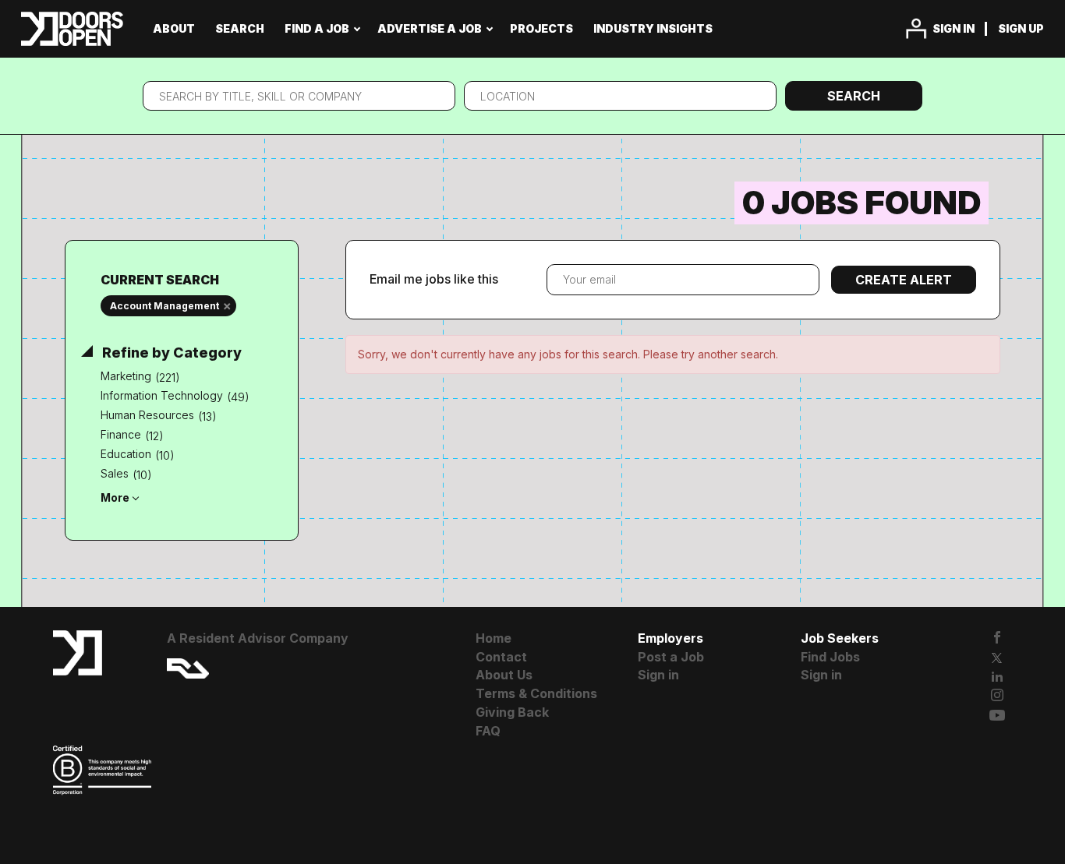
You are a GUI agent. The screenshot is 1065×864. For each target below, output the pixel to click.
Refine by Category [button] (170, 352)
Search (853, 96)
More (115, 497)
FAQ (488, 731)
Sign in (953, 28)
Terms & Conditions (536, 693)
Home (493, 638)
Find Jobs (830, 657)
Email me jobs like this (434, 279)
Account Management (164, 306)
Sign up (1021, 28)
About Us (504, 674)
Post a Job (671, 657)
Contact (501, 657)
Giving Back (512, 712)
